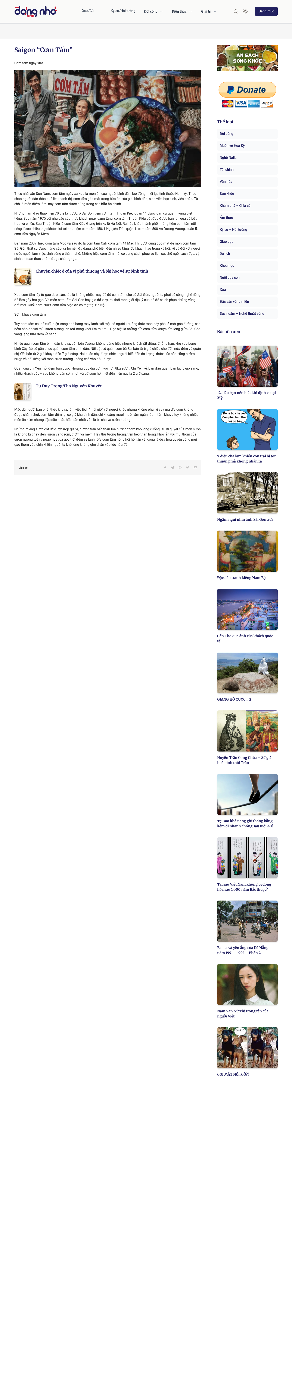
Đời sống (226, 134)
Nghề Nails (228, 158)
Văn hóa (226, 182)
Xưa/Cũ (88, 11)
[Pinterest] (187, 467)
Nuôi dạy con (230, 278)
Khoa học (227, 266)
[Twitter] (172, 467)
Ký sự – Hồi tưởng (233, 230)
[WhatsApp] (180, 467)
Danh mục (266, 11)
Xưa (223, 290)
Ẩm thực (226, 218)
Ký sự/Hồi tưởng (123, 11)
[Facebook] (165, 467)
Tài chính (227, 170)
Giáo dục (226, 242)
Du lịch (225, 254)
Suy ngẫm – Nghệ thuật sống (242, 314)
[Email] (195, 467)
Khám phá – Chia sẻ (235, 206)
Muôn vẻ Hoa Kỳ (232, 146)
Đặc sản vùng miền (234, 302)
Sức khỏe (227, 194)
